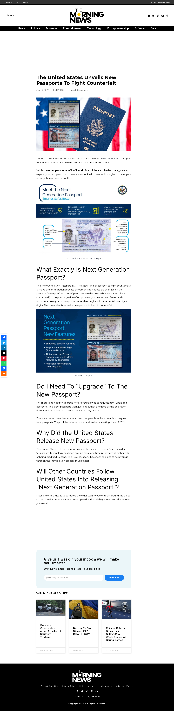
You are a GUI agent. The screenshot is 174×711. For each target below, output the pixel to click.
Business (51, 28)
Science (140, 28)
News (21, 28)
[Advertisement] (87, 50)
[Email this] (3, 353)
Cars (153, 28)
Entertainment (72, 28)
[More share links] (3, 373)
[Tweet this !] (3, 342)
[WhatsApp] (3, 363)
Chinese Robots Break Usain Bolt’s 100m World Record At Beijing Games (116, 634)
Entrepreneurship (118, 28)
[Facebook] (149, 15)
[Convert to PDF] (3, 358)
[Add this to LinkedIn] (3, 347)
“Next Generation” (110, 158)
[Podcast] (167, 15)
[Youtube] (162, 15)
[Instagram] (92, 691)
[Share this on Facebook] (3, 337)
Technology (94, 28)
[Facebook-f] (77, 691)
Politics (35, 28)
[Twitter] (153, 15)
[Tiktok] (158, 15)
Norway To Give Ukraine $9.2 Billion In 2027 (82, 631)
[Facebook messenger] (3, 368)
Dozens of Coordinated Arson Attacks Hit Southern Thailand (50, 631)
